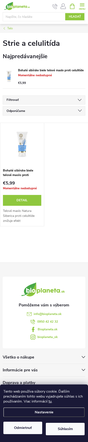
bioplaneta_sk (47, 337)
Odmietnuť (23, 427)
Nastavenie (44, 412)
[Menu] (82, 6)
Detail (22, 200)
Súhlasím (65, 428)
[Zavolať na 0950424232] (55, 6)
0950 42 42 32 (47, 321)
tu (50, 401)
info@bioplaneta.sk (48, 314)
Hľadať (75, 17)
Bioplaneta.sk (48, 329)
